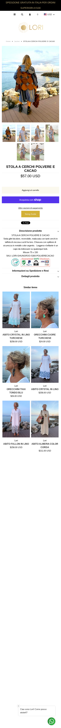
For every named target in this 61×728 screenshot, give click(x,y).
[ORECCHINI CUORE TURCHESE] (45, 310)
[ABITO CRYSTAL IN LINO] (45, 364)
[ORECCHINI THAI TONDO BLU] (16, 364)
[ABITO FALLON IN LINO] (16, 419)
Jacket (17, 41)
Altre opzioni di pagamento (30, 208)
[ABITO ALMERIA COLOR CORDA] (45, 419)
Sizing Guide (30, 214)
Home (8, 41)
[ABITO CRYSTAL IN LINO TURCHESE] (16, 310)
